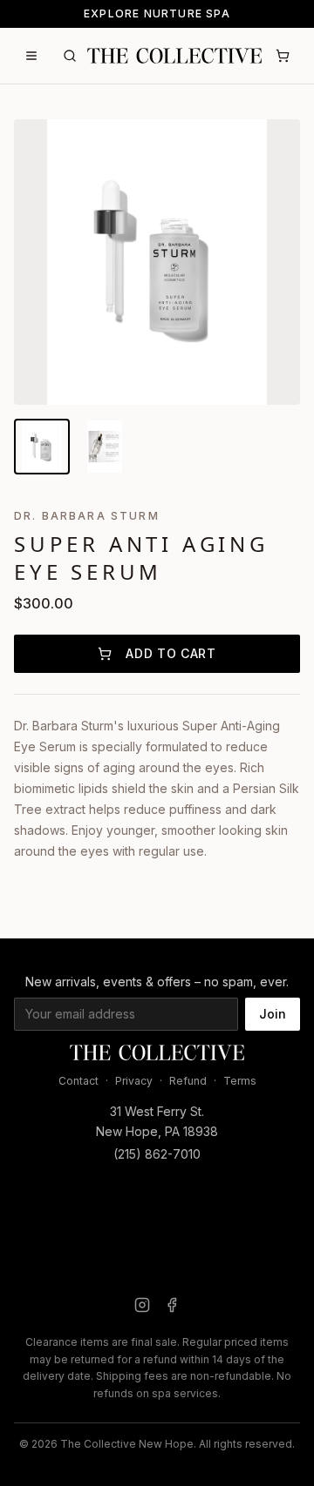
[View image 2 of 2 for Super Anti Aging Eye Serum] (105, 446)
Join (272, 1013)
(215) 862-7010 (157, 1153)
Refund (188, 1080)
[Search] (69, 55)
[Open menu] (31, 55)
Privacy (134, 1080)
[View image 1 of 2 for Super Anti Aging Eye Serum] (42, 446)
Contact (78, 1080)
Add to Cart (171, 653)
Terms (239, 1080)
